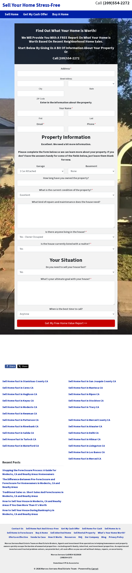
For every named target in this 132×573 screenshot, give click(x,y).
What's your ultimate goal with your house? (66, 279)
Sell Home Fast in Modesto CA (19, 407)
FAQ (80, 537)
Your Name (66, 108)
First (40, 118)
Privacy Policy (116, 537)
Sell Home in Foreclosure (20, 532)
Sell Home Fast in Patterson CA (20, 420)
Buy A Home (42, 532)
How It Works (55, 537)
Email (40, 124)
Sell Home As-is (113, 528)
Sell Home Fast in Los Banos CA (86, 452)
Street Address (66, 78)
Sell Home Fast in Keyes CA (18, 400)
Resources (70, 537)
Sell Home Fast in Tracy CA (83, 407)
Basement (91, 166)
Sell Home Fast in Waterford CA (20, 446)
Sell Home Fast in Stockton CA (86, 400)
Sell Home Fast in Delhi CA (83, 433)
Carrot (94, 568)
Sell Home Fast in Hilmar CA (84, 439)
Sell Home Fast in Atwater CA (85, 426)
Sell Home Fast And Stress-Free (42, 528)
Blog (103, 537)
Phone (91, 124)
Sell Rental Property (84, 532)
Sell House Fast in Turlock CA (19, 439)
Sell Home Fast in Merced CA (84, 458)
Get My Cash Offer (70, 528)
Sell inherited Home (60, 532)
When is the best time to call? (66, 309)
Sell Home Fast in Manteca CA (85, 388)
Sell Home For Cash (92, 528)
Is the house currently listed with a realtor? (66, 244)
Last (91, 118)
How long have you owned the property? (66, 178)
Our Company (92, 537)
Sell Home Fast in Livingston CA (86, 446)
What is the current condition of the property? (66, 190)
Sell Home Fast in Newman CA (19, 413)
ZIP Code (41, 98)
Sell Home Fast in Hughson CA (19, 394)
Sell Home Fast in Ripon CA (83, 394)
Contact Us (17, 528)
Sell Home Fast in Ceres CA (17, 388)
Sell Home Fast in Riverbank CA (20, 426)
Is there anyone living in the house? (66, 232)
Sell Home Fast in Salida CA (18, 433)
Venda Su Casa (38, 537)
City (40, 88)
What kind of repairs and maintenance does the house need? (66, 202)
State (91, 88)
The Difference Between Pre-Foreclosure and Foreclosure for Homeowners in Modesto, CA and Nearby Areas (31, 483)
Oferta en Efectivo (18, 537)
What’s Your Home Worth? (111, 532)
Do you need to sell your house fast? (66, 267)
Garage (40, 166)
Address (66, 68)
